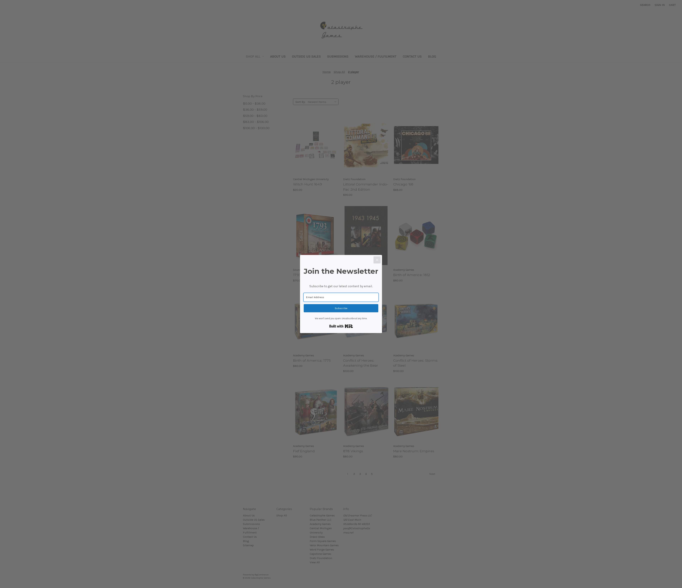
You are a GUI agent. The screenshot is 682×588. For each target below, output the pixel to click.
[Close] (377, 259)
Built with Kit (341, 326)
